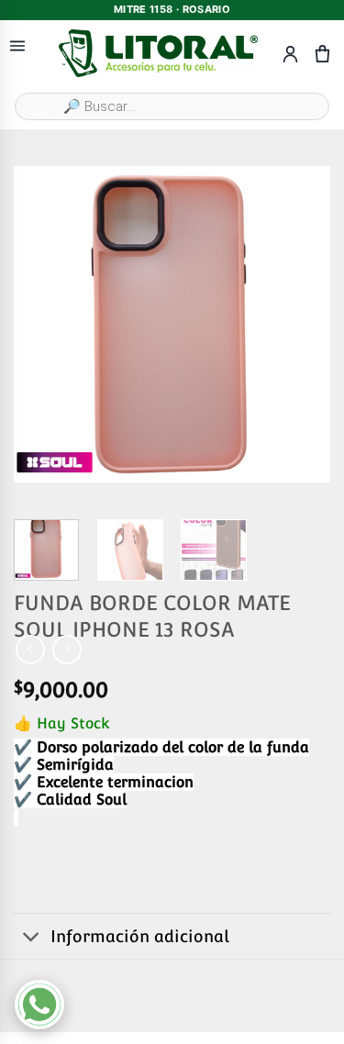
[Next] (300, 324)
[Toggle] (32, 938)
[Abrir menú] (17, 46)
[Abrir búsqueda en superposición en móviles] (172, 106)
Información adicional (139, 936)
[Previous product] (66, 649)
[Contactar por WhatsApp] (39, 1004)
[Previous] (43, 324)
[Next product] (30, 649)
